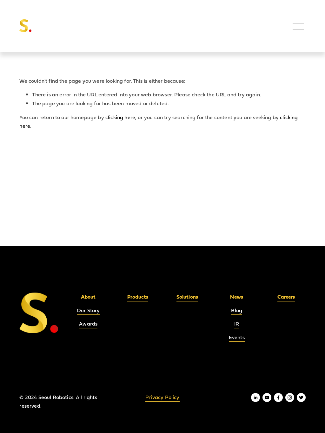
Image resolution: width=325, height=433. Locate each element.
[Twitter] (301, 397)
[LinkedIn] (255, 397)
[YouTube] (266, 397)
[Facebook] (278, 397)
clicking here (120, 117)
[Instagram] (289, 397)
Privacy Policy (162, 397)
